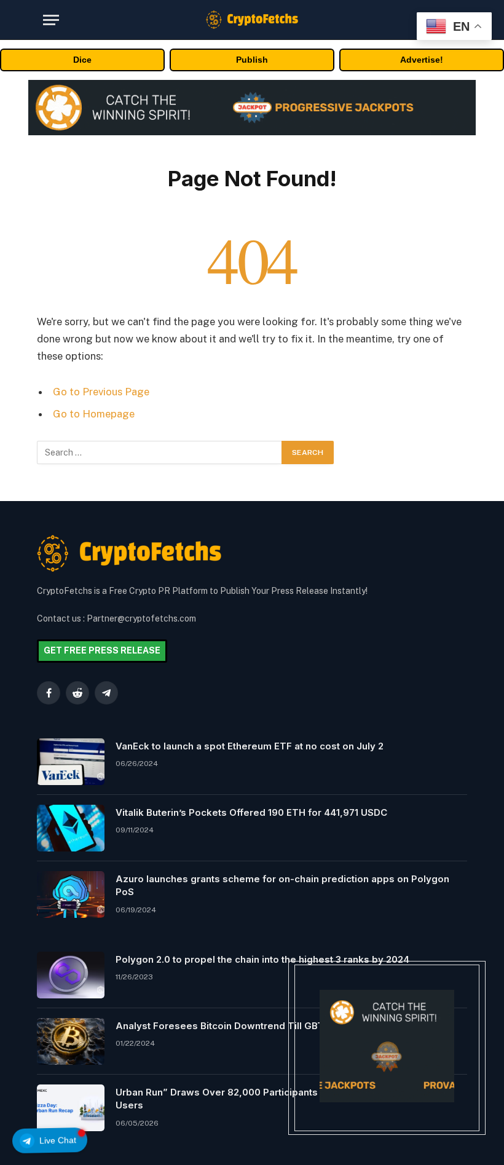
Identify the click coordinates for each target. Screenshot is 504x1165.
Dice (82, 60)
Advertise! (421, 60)
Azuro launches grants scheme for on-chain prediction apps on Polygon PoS (282, 885)
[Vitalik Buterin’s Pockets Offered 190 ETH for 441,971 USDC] (70, 828)
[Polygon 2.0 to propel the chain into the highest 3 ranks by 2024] (70, 975)
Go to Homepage (94, 414)
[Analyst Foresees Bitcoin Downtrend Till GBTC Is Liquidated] (70, 1041)
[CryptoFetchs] (252, 19)
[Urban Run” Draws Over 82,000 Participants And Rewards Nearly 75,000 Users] (70, 1107)
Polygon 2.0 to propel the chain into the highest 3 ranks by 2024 (262, 959)
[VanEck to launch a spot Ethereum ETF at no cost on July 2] (70, 761)
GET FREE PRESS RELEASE (102, 650)
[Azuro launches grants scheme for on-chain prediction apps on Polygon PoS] (70, 894)
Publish (252, 60)
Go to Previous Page (101, 391)
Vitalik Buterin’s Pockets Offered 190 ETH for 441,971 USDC (251, 812)
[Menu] (51, 20)
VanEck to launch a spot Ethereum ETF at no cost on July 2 (250, 746)
